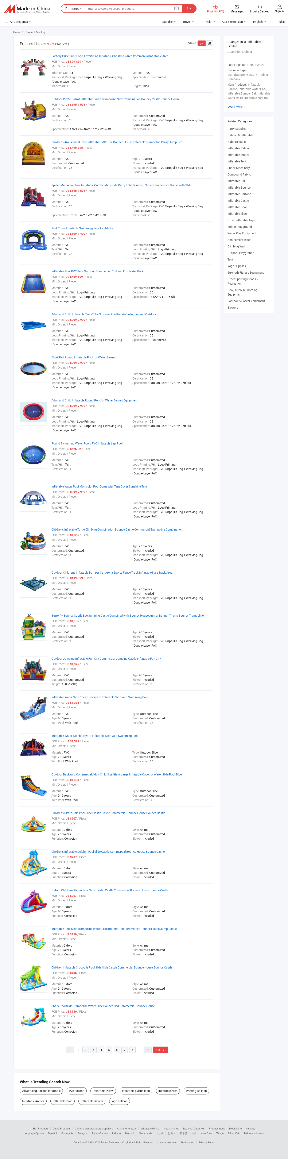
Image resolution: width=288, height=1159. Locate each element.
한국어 (171, 1133)
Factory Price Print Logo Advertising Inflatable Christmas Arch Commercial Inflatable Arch (109, 56)
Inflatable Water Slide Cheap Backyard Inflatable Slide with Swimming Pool (99, 697)
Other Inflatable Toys (241, 220)
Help (208, 22)
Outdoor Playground (240, 253)
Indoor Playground (239, 227)
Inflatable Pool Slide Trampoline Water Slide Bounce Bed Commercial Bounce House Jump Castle (114, 929)
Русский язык (100, 1133)
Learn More (236, 106)
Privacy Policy (207, 1142)
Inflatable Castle (238, 201)
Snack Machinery (238, 168)
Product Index (217, 1128)
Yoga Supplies (236, 266)
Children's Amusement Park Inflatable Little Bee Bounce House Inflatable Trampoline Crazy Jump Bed (117, 142)
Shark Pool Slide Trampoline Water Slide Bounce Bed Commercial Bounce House (103, 1006)
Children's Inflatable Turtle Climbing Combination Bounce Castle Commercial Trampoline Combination (117, 529)
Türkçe (219, 1133)
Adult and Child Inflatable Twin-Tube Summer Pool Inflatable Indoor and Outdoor (103, 314)
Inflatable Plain (62, 1101)
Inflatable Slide (237, 214)
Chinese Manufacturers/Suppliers (94, 1128)
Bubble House (236, 142)
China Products (61, 1128)
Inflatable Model (238, 155)
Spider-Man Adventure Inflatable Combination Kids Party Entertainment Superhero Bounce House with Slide (121, 185)
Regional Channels (194, 1128)
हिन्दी (194, 1133)
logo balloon (120, 1101)
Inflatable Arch (168, 1091)
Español (52, 1133)
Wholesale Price (150, 1128)
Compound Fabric (239, 174)
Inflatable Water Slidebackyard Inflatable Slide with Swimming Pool (94, 736)
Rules (281, 22)
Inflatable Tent (236, 161)
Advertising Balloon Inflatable (41, 1091)
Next (160, 1050)
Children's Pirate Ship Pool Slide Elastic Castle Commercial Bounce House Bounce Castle (108, 813)
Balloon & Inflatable (240, 135)
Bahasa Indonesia (254, 1133)
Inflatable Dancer (92, 1101)
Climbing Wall (236, 246)
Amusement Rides (239, 240)
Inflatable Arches (33, 1101)
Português (67, 1133)
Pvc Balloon (76, 1091)
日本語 (183, 1133)
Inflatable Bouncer (239, 187)
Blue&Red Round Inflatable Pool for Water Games (83, 357)
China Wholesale (126, 1128)
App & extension (232, 22)
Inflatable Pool (236, 207)
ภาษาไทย (206, 1133)
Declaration (187, 1142)
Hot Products (40, 1128)
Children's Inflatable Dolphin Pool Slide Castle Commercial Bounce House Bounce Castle (108, 852)
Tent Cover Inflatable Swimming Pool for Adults (82, 228)
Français (82, 1133)
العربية (159, 1133)
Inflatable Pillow (103, 1091)
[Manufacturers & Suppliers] (27, 8)
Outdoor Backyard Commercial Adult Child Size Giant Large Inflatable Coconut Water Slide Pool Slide (116, 774)
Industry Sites (171, 1128)
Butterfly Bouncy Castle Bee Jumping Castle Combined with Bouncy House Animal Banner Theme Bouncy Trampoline (127, 615)
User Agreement (168, 1142)
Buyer (187, 22)
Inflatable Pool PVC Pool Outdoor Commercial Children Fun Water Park (97, 271)
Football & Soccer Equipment (246, 301)
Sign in (279, 11)
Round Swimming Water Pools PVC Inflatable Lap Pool (86, 443)
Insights (250, 1128)
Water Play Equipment (241, 233)
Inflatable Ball (236, 181)
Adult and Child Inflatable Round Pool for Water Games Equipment (94, 400)
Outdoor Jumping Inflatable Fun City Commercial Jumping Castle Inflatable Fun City (106, 658)
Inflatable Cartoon (239, 194)
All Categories (19, 22)
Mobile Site (235, 1128)
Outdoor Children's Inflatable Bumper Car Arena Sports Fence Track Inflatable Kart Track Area (111, 572)
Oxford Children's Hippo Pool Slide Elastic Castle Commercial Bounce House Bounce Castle (109, 890)
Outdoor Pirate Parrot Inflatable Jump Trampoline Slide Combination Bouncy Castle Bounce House (115, 99)
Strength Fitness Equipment (245, 272)
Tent (230, 259)
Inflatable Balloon (238, 148)
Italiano (116, 1133)
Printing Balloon (196, 1091)
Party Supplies (236, 129)
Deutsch (130, 1133)
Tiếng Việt (234, 1133)
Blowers (232, 307)
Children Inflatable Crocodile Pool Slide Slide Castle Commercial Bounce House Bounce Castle (111, 967)
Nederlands (145, 1133)
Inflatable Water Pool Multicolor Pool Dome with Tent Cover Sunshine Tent (99, 486)
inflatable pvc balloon (136, 1091)
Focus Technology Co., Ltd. (116, 1142)
